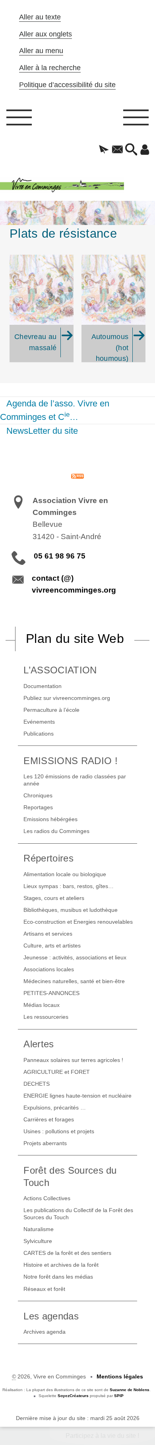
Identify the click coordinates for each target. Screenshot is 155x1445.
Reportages (38, 807)
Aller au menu (41, 51)
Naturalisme (38, 1229)
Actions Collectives (46, 1198)
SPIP (119, 1396)
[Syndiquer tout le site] (77, 475)
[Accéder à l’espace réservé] (145, 150)
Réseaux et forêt (44, 1289)
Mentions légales (120, 1376)
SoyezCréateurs (73, 1396)
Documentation (42, 686)
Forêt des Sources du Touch (69, 1176)
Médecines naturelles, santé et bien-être (74, 981)
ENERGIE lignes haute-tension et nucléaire (77, 1095)
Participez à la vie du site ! (102, 1435)
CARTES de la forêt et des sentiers (67, 1253)
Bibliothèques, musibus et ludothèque (70, 910)
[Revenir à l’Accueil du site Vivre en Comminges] (77, 185)
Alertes (38, 1044)
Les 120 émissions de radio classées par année (74, 780)
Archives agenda (44, 1332)
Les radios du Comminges (56, 831)
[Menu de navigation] (19, 120)
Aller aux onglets (45, 34)
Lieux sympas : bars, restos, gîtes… (68, 886)
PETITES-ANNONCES (51, 993)
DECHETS (36, 1084)
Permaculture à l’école (51, 710)
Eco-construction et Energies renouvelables (78, 922)
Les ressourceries (45, 1017)
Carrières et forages (48, 1119)
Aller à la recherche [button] (50, 68)
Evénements (39, 722)
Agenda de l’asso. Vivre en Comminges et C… (54, 410)
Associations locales (48, 969)
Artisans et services (47, 933)
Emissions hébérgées (50, 819)
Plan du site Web (75, 638)
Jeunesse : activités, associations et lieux (74, 957)
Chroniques (37, 795)
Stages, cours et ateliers (53, 898)
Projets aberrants (45, 1143)
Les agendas (51, 1316)
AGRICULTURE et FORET (56, 1072)
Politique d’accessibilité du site (67, 85)
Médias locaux (41, 1005)
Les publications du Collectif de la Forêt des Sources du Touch (78, 1213)
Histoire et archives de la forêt (61, 1265)
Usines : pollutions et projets (58, 1131)
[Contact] (117, 150)
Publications (38, 733)
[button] (104, 150)
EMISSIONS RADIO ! (70, 760)
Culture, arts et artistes (52, 945)
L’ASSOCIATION (60, 670)
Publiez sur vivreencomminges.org (66, 698)
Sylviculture (37, 1241)
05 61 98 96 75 (59, 556)
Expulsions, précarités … (54, 1107)
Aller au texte (40, 17)
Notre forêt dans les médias (58, 1276)
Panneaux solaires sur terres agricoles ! (73, 1060)
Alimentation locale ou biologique (64, 874)
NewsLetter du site (42, 431)
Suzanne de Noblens (129, 1390)
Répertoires (48, 858)
